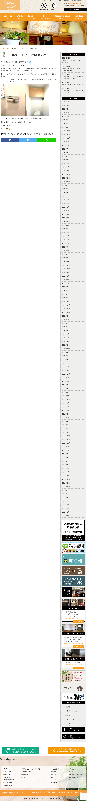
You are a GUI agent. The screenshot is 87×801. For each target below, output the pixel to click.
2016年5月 (65, 461)
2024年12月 (66, 174)
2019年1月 (65, 370)
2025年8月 (65, 145)
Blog (8, 49)
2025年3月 (65, 163)
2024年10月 (66, 181)
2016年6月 (65, 457)
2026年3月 (65, 120)
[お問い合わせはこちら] (75, 10)
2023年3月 (65, 250)
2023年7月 (65, 236)
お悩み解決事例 (9, 785)
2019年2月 (65, 367)
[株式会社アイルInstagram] (73, 739)
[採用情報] (73, 682)
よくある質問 (69, 723)
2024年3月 (65, 207)
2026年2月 (65, 123)
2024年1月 (65, 214)
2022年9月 (65, 272)
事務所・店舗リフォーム (30, 771)
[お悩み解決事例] (79, 17)
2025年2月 (65, 167)
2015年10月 (66, 486)
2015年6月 (65, 497)
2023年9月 (65, 229)
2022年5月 (65, 287)
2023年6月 (65, 240)
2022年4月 (65, 290)
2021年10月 (66, 312)
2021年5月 (65, 330)
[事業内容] (20, 17)
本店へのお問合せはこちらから (13, 134)
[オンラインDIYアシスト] (73, 585)
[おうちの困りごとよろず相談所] (73, 552)
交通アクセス (69, 719)
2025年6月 (65, 152)
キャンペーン (26, 777)
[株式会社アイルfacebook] (73, 732)
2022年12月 (66, 261)
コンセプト (7, 771)
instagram (54, 782)
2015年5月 (65, 501)
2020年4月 (65, 352)
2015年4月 (65, 505)
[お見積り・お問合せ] (66, 753)
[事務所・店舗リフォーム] (73, 656)
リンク (53, 777)
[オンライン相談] (73, 575)
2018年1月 (65, 392)
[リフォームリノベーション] (73, 631)
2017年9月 (65, 403)
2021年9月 (65, 316)
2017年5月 (65, 417)
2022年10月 (66, 269)
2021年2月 (65, 341)
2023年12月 (66, 218)
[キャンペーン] (73, 691)
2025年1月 (65, 171)
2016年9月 (65, 447)
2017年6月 (65, 414)
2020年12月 (66, 349)
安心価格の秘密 (9, 780)
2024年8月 (65, 189)
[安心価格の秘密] (46, 17)
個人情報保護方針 (74, 777)
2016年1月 (65, 476)
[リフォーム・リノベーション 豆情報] (73, 564)
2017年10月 (66, 399)
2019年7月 (65, 359)
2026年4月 (65, 116)
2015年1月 (65, 516)
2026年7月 (65, 105)
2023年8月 (65, 232)
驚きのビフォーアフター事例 (31, 769)
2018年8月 (65, 378)
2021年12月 (66, 305)
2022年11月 (66, 265)
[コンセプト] (7, 17)
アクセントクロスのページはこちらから (40, 134)
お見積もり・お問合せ (76, 774)
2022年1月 (65, 301)
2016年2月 (65, 472)
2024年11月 (66, 178)
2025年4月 (65, 160)
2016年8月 (65, 450)
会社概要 (68, 707)
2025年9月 (65, 142)
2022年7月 (65, 280)
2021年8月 (65, 319)
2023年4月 (65, 247)
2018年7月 (65, 381)
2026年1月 (65, 127)
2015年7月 (65, 494)
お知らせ (68, 715)
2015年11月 (66, 483)
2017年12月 (66, 396)
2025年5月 (65, 156)
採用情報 (25, 774)
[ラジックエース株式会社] (73, 703)
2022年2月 (65, 298)
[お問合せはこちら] (73, 534)
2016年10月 (66, 443)
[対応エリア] (54, 10)
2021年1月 (65, 345)
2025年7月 (65, 149)
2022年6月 (65, 283)
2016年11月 (66, 439)
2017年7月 (65, 410)
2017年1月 (65, 432)
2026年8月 (65, 102)
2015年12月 (66, 479)
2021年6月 (65, 327)
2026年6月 (65, 109)
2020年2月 (65, 356)
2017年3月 (65, 425)
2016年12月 (66, 436)
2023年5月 (65, 243)
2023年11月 (66, 221)
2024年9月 (65, 185)
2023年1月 (65, 258)
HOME (3, 49)
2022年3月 (65, 294)
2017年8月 (65, 407)
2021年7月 (65, 323)
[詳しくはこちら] (78, 669)
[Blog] (73, 598)
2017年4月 (65, 421)
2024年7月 (65, 192)
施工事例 (7, 777)
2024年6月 (65, 196)
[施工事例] (32, 17)
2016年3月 (65, 468)
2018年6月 (65, 385)
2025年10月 (66, 138)
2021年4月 (65, 334)
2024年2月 (65, 211)
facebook (53, 780)
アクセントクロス (9, 782)
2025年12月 (66, 131)
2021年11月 (66, 309)
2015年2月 (65, 512)
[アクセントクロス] (62, 17)
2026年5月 (65, 113)
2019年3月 (65, 363)
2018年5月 (65, 388)
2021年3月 (65, 338)
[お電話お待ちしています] (20, 753)
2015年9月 (65, 490)
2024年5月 (65, 200)
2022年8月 (65, 276)
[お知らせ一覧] (44, 10)
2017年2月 (65, 428)
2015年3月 (65, 508)
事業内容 (7, 774)
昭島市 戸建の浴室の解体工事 (72, 84)
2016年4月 (65, 465)
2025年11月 (66, 134)
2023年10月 (66, 225)
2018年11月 (66, 374)
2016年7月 (65, 454)
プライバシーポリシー (72, 711)
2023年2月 (65, 254)
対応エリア (72, 771)
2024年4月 (65, 203)
